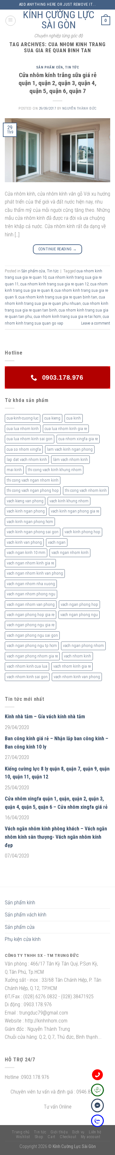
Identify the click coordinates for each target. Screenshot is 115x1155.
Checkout (68, 1137)
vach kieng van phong (25, 501)
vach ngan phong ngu (79, 614)
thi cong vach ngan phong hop (33, 490)
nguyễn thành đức (79, 108)
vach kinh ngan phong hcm (30, 521)
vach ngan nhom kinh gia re (30, 563)
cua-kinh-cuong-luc (22, 418)
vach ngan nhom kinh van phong (35, 573)
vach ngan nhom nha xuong (31, 583)
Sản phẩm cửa (49, 67)
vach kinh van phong (24, 542)
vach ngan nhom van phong (31, 604)
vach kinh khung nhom (69, 501)
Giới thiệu (59, 1132)
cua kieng (52, 418)
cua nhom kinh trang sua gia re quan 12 (54, 284)
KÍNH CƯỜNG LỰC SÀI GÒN (58, 20)
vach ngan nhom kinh (69, 552)
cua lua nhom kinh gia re (66, 428)
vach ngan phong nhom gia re (32, 656)
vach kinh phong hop (82, 531)
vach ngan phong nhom (83, 645)
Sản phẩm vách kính (25, 915)
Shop (39, 1137)
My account (91, 1137)
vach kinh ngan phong (26, 511)
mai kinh (14, 469)
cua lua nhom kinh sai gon (29, 438)
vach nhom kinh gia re (72, 666)
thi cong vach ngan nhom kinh (32, 480)
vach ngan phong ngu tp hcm (32, 645)
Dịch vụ (78, 1132)
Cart (51, 1137)
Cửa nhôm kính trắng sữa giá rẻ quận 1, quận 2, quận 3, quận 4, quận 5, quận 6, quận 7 (57, 83)
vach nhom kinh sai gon (27, 676)
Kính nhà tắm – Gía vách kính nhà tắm (45, 717)
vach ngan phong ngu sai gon (32, 635)
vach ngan (56, 542)
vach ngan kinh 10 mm (26, 552)
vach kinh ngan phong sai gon (32, 531)
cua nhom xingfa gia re (78, 438)
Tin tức (72, 67)
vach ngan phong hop (79, 604)
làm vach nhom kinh (70, 459)
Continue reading (57, 249)
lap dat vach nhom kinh (27, 459)
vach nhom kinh (77, 656)
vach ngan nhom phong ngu (31, 594)
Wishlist (23, 1137)
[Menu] (10, 21)
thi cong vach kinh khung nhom (54, 469)
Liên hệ (95, 1132)
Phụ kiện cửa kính (23, 939)
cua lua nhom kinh (23, 428)
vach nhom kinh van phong (77, 676)
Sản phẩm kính (20, 903)
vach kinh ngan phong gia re (75, 511)
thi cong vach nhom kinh (86, 490)
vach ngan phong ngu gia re (30, 624)
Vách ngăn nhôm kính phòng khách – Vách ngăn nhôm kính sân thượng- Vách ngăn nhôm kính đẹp (56, 837)
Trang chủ (21, 1132)
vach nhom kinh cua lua (27, 666)
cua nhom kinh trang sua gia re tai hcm (67, 316)
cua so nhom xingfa (24, 449)
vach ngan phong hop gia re (30, 614)
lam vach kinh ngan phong (70, 449)
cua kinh (73, 418)
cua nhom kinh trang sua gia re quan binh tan (58, 297)
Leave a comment (95, 323)
